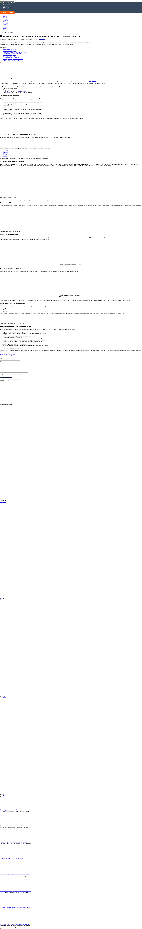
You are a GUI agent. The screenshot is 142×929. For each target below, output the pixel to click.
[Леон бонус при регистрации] (36, 145)
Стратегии (5, 6)
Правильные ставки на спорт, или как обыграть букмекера (15, 907)
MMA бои (5, 20)
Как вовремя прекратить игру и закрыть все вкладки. (13, 842)
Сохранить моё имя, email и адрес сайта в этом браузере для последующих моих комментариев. (26, 374)
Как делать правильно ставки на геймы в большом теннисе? (15, 825)
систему (18, 91)
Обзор (1, 502)
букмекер (2, 354)
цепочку (24, 91)
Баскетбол (5, 17)
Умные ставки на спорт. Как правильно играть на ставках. (15, 924)
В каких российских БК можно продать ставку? (15, 52)
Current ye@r (3, 380)
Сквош (4, 25)
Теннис (5, 19)
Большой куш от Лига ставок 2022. (9, 810)
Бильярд (5, 28)
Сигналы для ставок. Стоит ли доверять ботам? (12, 858)
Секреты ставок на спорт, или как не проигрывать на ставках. (15, 891)
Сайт (4, 502)
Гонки (4, 24)
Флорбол (5, 29)
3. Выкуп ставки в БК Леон (10, 56)
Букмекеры (6, 7)
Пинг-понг (6, 23)
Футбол (5, 15)
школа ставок (12, 354)
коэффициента (92, 81)
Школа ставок (6, 4)
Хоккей (5, 16)
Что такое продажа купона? (10, 49)
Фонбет (5, 154)
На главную (3, 32)
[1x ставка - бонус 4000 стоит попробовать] (35, 131)
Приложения (6, 10)
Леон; (4, 153)
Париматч (5, 152)
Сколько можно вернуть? (9, 51)
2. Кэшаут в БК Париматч (9, 55)
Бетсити (5, 156)
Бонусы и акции (7, 8)
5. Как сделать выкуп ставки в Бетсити (13, 59)
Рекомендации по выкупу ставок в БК (12, 60)
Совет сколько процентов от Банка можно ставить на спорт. (15, 874)
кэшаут (7, 354)
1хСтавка (5, 150)
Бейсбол (5, 27)
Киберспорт (6, 21)
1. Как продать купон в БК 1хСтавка (12, 53)
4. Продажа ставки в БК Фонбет (11, 57)
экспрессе (9, 92)
